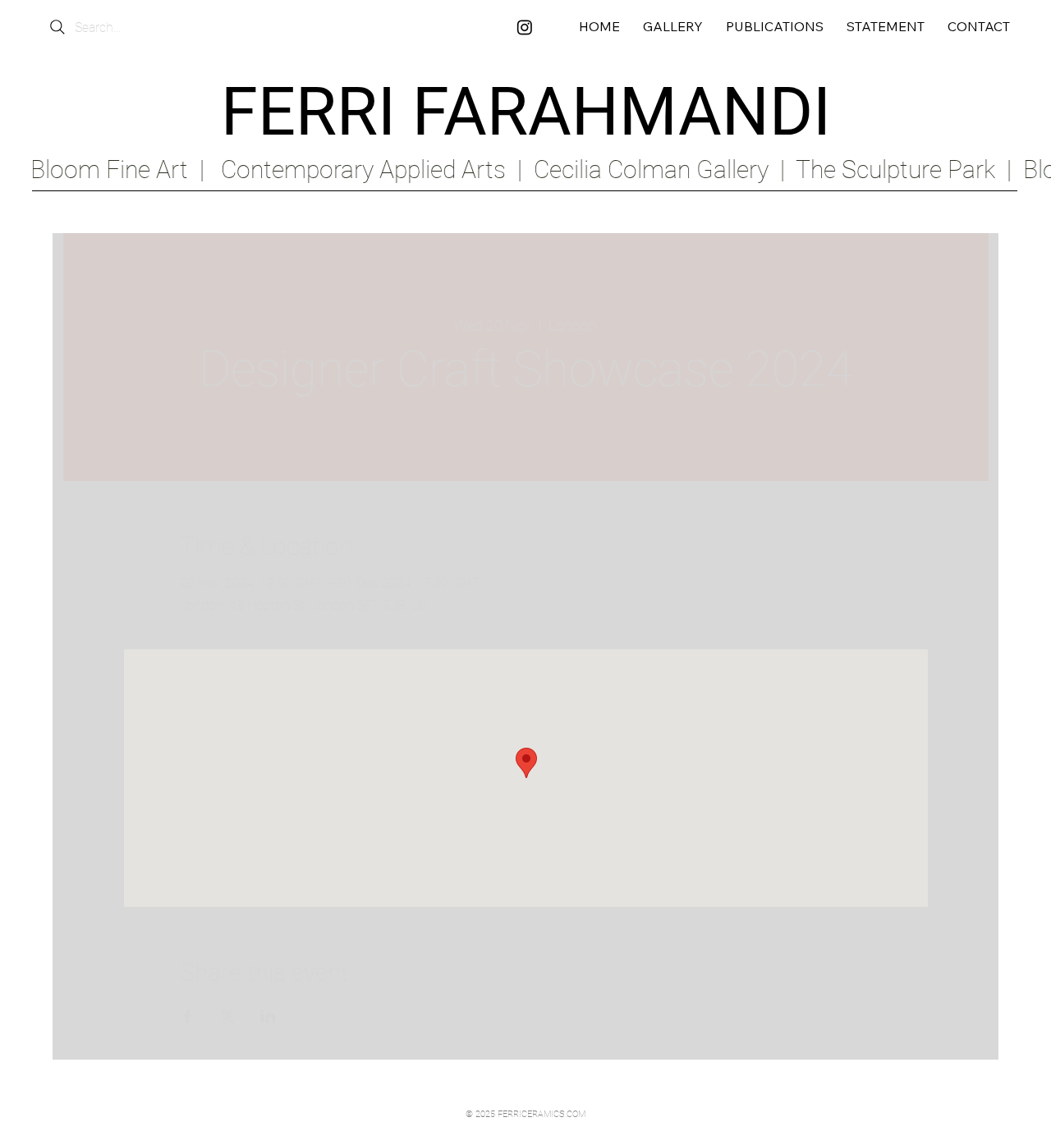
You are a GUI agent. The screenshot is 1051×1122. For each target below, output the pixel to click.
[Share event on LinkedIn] (268, 1016)
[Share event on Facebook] (187, 1016)
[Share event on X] (228, 1016)
